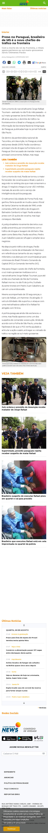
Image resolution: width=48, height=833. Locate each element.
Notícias (42, 708)
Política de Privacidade (16, 783)
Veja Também (12, 373)
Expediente (9, 772)
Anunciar (9, 777)
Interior (5, 32)
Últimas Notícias (11, 621)
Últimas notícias (38, 8)
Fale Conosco (11, 789)
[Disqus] (24, 582)
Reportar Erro (12, 794)
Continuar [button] (11, 829)
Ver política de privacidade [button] (15, 823)
